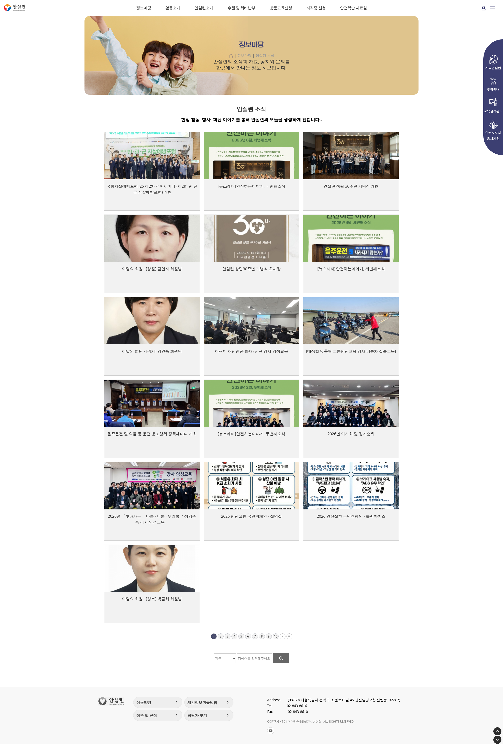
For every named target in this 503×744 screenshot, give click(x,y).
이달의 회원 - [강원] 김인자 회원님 (152, 268)
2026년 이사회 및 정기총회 (351, 433)
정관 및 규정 (157, 715)
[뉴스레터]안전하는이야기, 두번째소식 (251, 433)
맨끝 (289, 636)
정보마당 (143, 7)
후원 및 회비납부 (241, 7)
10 (275, 636)
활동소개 (172, 7)
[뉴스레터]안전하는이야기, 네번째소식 (251, 186)
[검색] (281, 658)
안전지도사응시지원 (493, 133)
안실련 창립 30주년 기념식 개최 (351, 186)
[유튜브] (270, 730)
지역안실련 (493, 68)
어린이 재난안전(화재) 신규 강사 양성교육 (251, 351)
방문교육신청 (281, 7)
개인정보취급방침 (208, 702)
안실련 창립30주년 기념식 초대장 (251, 268)
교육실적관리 (493, 111)
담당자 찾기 (208, 715)
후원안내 (493, 89)
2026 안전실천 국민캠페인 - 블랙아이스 (351, 516)
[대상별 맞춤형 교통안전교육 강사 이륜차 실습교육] (351, 351)
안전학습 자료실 (353, 7)
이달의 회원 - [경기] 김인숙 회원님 (152, 351)
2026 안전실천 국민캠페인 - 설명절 (251, 516)
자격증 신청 (316, 7)
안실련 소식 (265, 55)
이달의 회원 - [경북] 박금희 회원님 (152, 598)
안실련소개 (204, 7)
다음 (282, 636)
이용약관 (157, 702)
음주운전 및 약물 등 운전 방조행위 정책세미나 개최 (152, 433)
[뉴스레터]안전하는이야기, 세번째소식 (351, 268)
